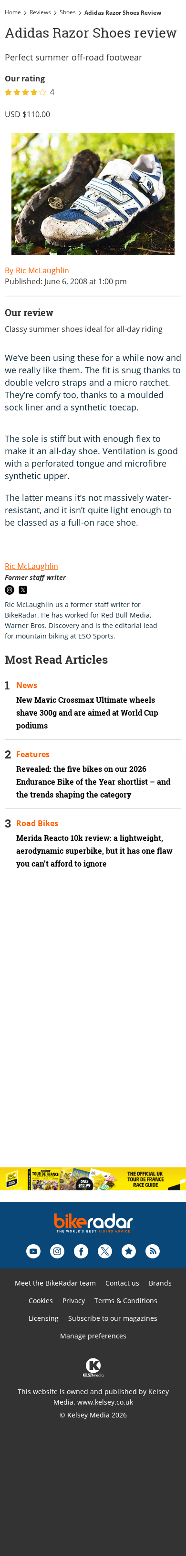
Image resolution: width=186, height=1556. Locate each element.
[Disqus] (93, 1037)
